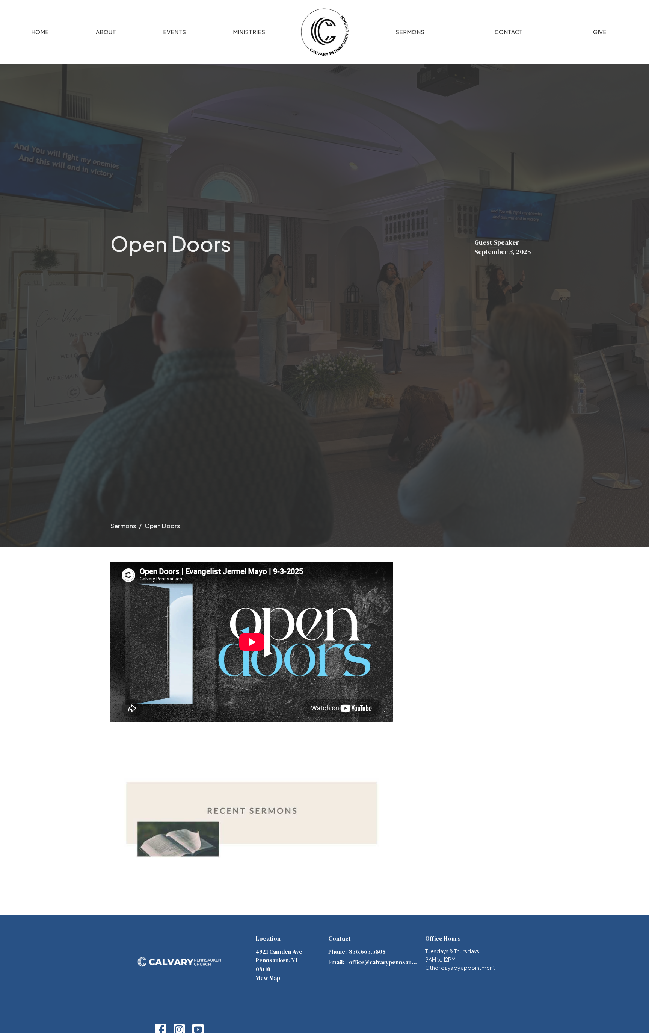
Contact (509, 31)
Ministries (249, 31)
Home (40, 31)
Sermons (409, 31)
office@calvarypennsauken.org (383, 962)
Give (600, 31)
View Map (268, 978)
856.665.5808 (367, 952)
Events (174, 31)
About (106, 31)
